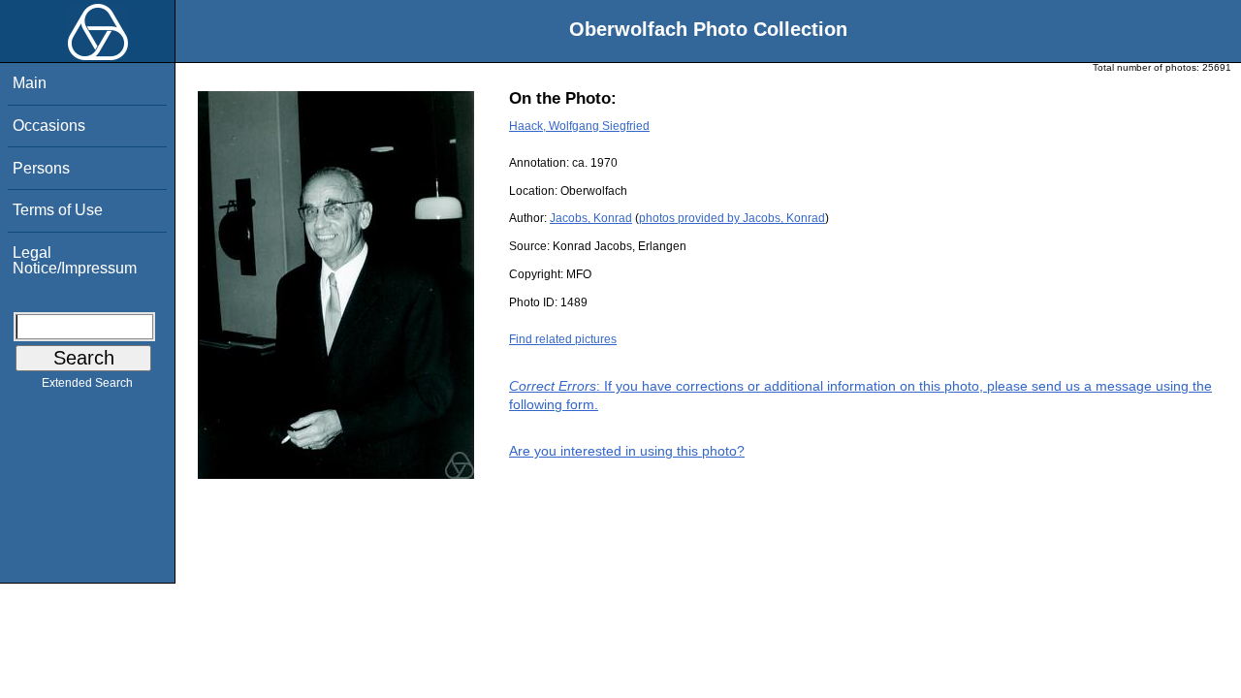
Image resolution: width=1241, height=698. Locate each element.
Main (30, 83)
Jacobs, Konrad (591, 218)
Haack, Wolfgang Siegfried (579, 126)
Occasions (49, 125)
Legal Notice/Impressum (75, 260)
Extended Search (87, 383)
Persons (41, 168)
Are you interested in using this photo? (627, 451)
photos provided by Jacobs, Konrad (732, 218)
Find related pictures (563, 339)
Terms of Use (58, 210)
